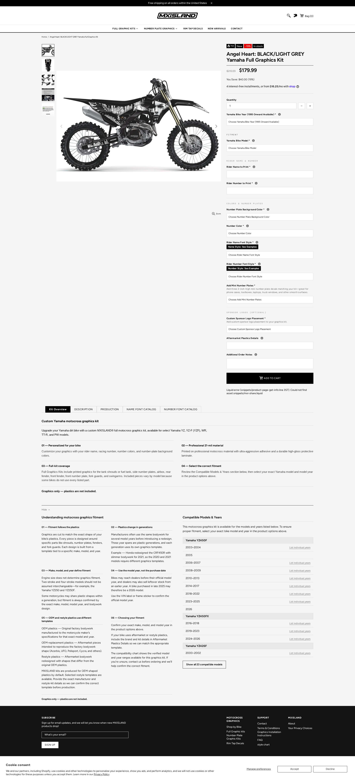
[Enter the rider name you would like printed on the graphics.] (254, 166)
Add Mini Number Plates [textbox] (267, 289)
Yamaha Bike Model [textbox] (269, 140)
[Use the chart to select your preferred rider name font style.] (257, 242)
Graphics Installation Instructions (269, 733)
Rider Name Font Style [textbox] (269, 244)
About (291, 723)
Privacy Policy (101, 774)
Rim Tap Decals (235, 743)
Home (44, 37)
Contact (262, 723)
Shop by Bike (233, 726)
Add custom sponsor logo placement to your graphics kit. (256, 321)
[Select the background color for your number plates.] (268, 209)
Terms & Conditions (268, 728)
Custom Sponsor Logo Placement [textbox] (256, 320)
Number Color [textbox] (266, 225)
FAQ (260, 740)
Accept (294, 769)
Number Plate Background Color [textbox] (269, 209)
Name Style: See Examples (242, 247)
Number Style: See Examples (243, 268)
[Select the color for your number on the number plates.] (247, 225)
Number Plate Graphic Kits (234, 737)
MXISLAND (177, 16)
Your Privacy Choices (300, 728)
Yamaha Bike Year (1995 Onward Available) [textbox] (269, 114)
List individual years (299, 547)
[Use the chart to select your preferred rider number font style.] (259, 264)
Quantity (231, 99)
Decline (330, 769)
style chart (263, 744)
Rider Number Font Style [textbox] (269, 266)
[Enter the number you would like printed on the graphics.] (256, 183)
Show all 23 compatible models (204, 664)
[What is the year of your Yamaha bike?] (279, 114)
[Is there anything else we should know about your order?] (255, 354)
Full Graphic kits (235, 731)
